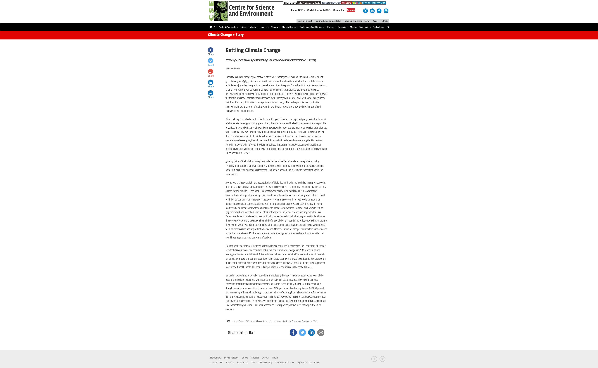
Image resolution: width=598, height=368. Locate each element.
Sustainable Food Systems (312, 27)
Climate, (252, 321)
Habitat (243, 27)
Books (245, 357)
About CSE (297, 10)
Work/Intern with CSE (318, 10)
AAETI (376, 20)
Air (215, 27)
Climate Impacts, (276, 321)
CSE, (247, 321)
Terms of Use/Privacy (261, 362)
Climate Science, (263, 321)
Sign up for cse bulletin (308, 362)
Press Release (231, 357)
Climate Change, (239, 321)
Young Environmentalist (328, 20)
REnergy (275, 27)
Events (265, 357)
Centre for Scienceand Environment (251, 11)
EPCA (385, 20)
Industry (263, 27)
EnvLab (331, 27)
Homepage (215, 357)
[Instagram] (385, 10)
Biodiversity (364, 27)
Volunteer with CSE (284, 362)
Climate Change (289, 27)
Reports (255, 357)
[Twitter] (365, 10)
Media (353, 27)
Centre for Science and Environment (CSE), (300, 321)
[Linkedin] (372, 10)
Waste (253, 27)
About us (229, 362)
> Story (238, 35)
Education (342, 27)
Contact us (339, 10)
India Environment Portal (357, 20)
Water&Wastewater (228, 27)
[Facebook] (379, 10)
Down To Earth (305, 20)
